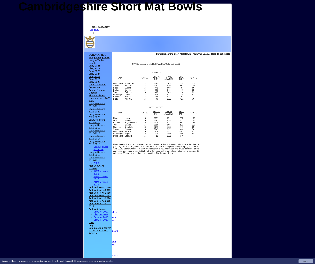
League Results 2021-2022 (97, 115)
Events (92, 63)
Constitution (95, 87)
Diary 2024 (94, 74)
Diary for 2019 (101, 214)
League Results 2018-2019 (97, 126)
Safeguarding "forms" (100, 228)
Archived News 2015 (100, 201)
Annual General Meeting (97, 91)
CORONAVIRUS (97, 55)
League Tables (96, 60)
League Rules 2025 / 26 (101, 148)
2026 (96, 163)
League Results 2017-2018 (97, 132)
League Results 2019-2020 (97, 121)
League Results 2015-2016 (97, 142)
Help (91, 225)
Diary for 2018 (101, 217)
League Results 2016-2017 (97, 137)
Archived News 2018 (100, 192)
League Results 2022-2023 (97, 110)
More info (109, 261)
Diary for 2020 (101, 211)
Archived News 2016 (100, 198)
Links (91, 222)
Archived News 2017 (100, 195)
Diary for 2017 (101, 220)
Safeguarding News (99, 57)
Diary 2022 (94, 68)
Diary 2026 (94, 79)
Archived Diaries (97, 209)
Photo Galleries (97, 95)
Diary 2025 (94, 76)
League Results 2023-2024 (97, 105)
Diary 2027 (94, 82)
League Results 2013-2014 (97, 159)
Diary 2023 (94, 71)
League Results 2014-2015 (97, 153)
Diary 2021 (94, 65)
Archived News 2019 (100, 190)
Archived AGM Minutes (96, 167)
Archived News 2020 (100, 187)
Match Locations (97, 84)
